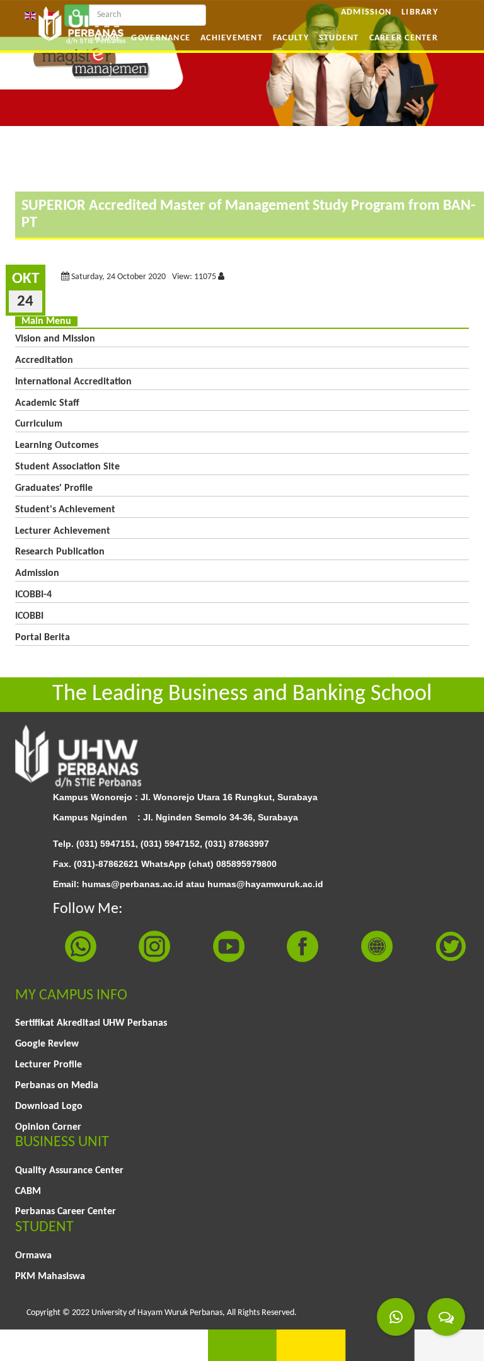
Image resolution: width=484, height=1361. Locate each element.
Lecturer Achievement (62, 531)
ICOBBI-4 (33, 595)
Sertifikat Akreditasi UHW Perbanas (91, 1023)
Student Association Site (67, 467)
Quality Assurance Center (69, 1171)
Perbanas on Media (56, 1086)
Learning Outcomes (56, 445)
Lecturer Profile (48, 1065)
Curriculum (38, 424)
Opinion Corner (48, 1127)
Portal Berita (42, 638)
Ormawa (33, 1256)
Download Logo (49, 1106)
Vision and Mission (55, 339)
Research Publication (60, 552)
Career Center (403, 38)
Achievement (231, 38)
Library (419, 12)
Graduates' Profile (54, 488)
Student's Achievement (65, 510)
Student (339, 38)
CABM (28, 1191)
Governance (160, 38)
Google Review (47, 1044)
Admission (366, 12)
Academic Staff (47, 403)
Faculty (291, 38)
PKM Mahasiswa (50, 1277)
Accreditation (44, 360)
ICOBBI (29, 616)
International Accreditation (73, 382)
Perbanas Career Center (65, 1212)
